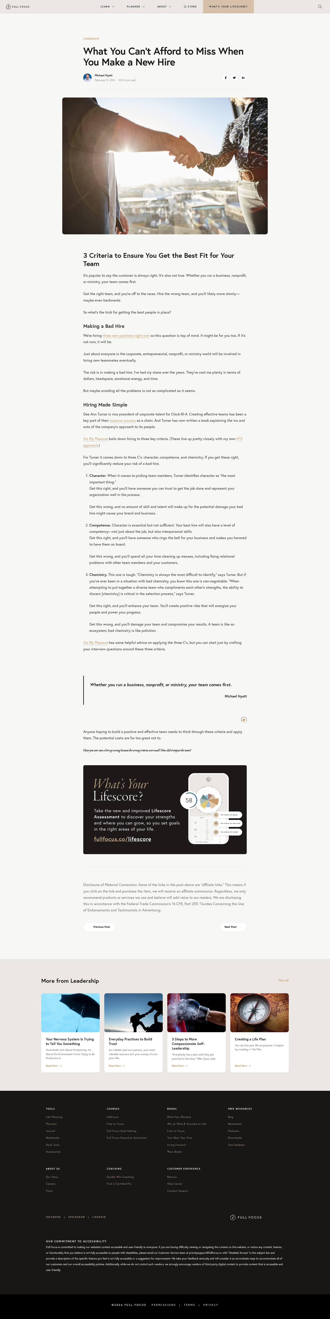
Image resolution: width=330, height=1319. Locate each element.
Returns (172, 1177)
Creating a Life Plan (250, 1039)
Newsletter (235, 1124)
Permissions (164, 1305)
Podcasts (233, 1131)
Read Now (52, 1065)
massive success (123, 420)
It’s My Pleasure (95, 438)
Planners (51, 1124)
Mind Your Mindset (179, 1117)
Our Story (52, 1177)
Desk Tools (53, 1144)
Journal (50, 1131)
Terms (190, 1305)
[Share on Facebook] (225, 77)
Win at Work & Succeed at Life (186, 1124)
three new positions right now (126, 335)
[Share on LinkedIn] (243, 77)
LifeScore (228, 6)
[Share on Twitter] (234, 77)
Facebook (53, 1217)
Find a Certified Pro (119, 1183)
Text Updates (236, 1144)
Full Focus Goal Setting (122, 1131)
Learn (105, 6)
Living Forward (176, 1144)
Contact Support (177, 1190)
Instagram (76, 1217)
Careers (51, 1183)
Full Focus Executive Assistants (127, 1137)
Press (49, 1190)
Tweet (244, 720)
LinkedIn (99, 1217)
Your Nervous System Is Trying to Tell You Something (70, 1041)
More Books (174, 1151)
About (162, 6)
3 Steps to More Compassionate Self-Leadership (188, 1044)
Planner (133, 6)
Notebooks (52, 1137)
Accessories (53, 1151)
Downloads (235, 1137)
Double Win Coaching (120, 1177)
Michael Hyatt (103, 75)
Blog (230, 1117)
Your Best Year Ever (179, 1137)
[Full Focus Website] (245, 1217)
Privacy (211, 1305)
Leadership (91, 38)
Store (192, 6)
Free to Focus (115, 1124)
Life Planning (54, 1117)
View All (283, 980)
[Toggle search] (320, 6)
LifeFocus (113, 1117)
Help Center (175, 1183)
